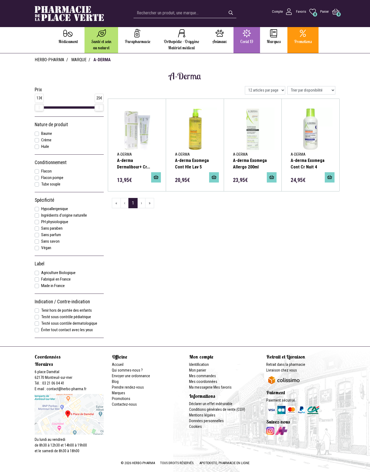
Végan (46, 247)
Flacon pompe (52, 177)
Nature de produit (51, 124)
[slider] (39, 107)
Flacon (46, 171)
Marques (118, 393)
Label (39, 263)
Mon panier (197, 370)
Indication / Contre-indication (62, 301)
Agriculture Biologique (58, 272)
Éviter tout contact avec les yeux (67, 329)
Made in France (53, 285)
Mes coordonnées (203, 381)
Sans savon (50, 241)
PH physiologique (54, 221)
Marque (78, 59)
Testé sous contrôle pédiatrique (66, 316)
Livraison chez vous (281, 370)
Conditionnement (51, 162)
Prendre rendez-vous (128, 387)
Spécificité (44, 200)
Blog (115, 381)
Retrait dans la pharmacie (285, 364)
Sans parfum (51, 234)
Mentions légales (202, 415)
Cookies (195, 426)
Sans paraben (52, 228)
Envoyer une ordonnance (131, 376)
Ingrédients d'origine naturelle (64, 215)
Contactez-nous (124, 404)
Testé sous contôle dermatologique (69, 323)
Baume (46, 133)
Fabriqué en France (56, 279)
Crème (46, 140)
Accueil (118, 364)
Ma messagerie (201, 387)
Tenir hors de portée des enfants (66, 310)
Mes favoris (222, 387)
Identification (199, 364)
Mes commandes (202, 376)
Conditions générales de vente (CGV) (217, 409)
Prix (38, 89)
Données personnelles (206, 421)
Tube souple (50, 184)
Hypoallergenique (54, 208)
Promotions (121, 398)
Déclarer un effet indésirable (210, 404)
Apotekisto (224, 463)
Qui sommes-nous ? (127, 370)
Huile (45, 146)
